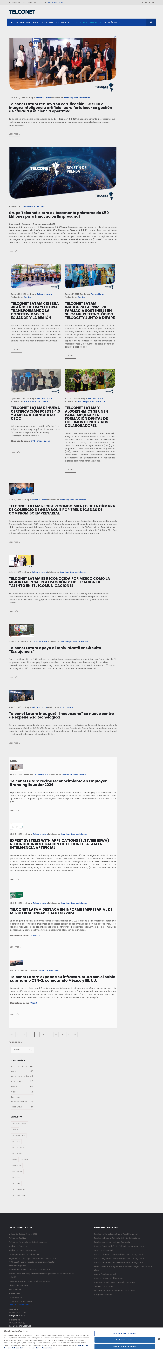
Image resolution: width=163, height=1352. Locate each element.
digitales (16, 1142)
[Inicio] (11, 1034)
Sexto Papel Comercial (104, 1250)
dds (40, 441)
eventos (36, 935)
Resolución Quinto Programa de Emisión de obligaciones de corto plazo (123, 1268)
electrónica (17, 1154)
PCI (34, 441)
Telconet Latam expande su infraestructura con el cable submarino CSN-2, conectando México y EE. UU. (62, 978)
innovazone (17, 1171)
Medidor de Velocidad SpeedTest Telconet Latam (31, 1269)
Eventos (27, 297)
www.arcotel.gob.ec (17, 1265)
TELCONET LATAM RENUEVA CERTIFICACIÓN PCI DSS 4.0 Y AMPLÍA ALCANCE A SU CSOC (35, 413)
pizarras (16, 1177)
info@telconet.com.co (20, 1325)
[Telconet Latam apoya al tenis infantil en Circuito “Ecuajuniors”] (63, 630)
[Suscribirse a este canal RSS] (115, 37)
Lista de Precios (16, 1297)
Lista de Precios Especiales (20, 1301)
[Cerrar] (159, 1339)
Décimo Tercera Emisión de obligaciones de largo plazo (119, 1262)
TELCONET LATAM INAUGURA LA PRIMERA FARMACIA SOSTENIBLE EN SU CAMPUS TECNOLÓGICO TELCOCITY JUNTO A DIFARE (90, 310)
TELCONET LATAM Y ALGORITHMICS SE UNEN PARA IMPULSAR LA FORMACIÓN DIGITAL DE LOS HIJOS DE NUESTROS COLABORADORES (86, 416)
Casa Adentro (66, 707)
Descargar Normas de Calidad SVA (24, 1254)
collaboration (18, 1136)
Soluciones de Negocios (55, 22)
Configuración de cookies (124, 1333)
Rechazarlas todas (124, 1340)
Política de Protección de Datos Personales (28, 1242)
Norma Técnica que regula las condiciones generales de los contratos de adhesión (41, 1275)
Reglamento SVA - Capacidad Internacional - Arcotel (32, 1258)
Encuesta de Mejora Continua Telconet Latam (114, 1282)
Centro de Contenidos (86, 22)
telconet (16, 1183)
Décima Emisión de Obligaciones (108, 1278)
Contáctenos (112, 22)
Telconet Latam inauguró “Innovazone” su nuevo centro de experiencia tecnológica (61, 715)
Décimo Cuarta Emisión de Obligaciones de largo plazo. (119, 1246)
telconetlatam (18, 1195)
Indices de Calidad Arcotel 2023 (23, 1234)
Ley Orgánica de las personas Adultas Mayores (29, 1281)
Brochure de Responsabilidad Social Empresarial (115, 1290)
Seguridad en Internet (104, 1286)
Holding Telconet (26, 22)
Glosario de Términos (18, 1285)
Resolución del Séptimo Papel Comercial (112, 1242)
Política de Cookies (17, 1238)
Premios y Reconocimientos (77, 97)
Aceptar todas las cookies (124, 1346)
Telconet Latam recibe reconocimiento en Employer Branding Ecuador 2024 (58, 783)
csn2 (34, 1003)
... (49, 1034)
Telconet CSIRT (15, 1289)
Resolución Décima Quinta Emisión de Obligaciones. (117, 1238)
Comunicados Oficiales (33, 206)
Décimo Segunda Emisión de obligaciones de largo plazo (119, 1258)
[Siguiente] (68, 1034)
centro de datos (19, 1124)
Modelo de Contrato (18, 1246)
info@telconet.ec (55, 3)
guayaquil (16, 1166)
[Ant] (17, 1034)
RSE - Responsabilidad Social (91, 401)
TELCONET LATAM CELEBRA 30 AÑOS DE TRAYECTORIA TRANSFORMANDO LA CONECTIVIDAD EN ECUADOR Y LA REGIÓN (35, 310)
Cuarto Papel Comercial (105, 1274)
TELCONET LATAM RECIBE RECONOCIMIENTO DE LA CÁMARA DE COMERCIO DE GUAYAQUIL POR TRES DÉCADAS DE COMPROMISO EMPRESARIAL (62, 510)
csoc (47, 441)
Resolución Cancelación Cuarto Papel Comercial (116, 1234)
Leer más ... (14, 133)
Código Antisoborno (103, 1294)
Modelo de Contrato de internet (23, 1250)
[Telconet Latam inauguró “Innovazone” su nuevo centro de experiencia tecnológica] (63, 696)
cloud (15, 1130)
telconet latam (18, 1189)
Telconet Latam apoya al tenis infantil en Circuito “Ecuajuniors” (55, 649)
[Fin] (75, 1034)
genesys (25, 1160)
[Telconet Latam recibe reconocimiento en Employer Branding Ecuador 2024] (63, 767)
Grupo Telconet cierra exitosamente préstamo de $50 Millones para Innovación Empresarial (59, 214)
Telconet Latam (43, 97)
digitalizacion (18, 1148)
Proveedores (14, 1293)
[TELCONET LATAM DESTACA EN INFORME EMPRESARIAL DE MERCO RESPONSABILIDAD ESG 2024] (63, 895)
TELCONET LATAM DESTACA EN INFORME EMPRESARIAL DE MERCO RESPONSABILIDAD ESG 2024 (61, 911)
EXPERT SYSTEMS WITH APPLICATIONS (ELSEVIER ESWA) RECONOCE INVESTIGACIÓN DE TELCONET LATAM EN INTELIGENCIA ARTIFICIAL (59, 844)
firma (14, 1160)
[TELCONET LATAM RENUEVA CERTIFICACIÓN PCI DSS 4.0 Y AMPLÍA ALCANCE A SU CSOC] (36, 381)
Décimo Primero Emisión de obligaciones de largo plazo (118, 1254)
